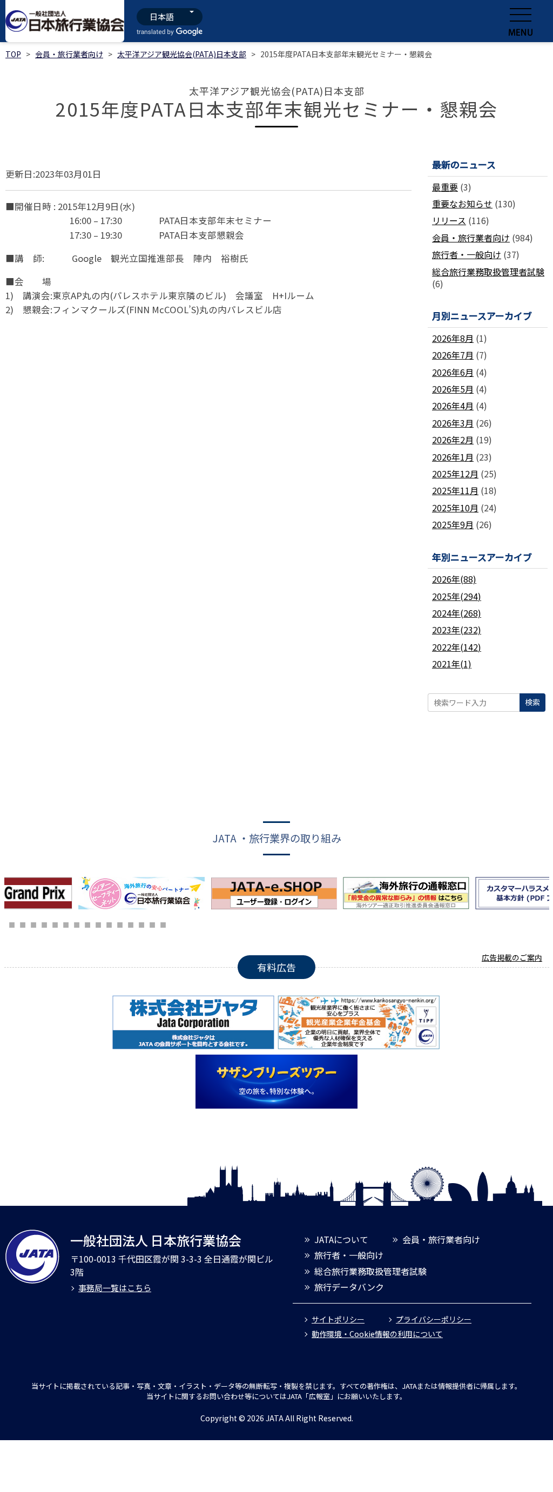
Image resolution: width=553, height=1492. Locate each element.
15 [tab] (130, 923)
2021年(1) (451, 663)
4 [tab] (11, 923)
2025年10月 (455, 507)
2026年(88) (454, 578)
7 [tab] (44, 923)
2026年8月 (453, 338)
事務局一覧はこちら (114, 1287)
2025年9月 (453, 524)
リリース (449, 220)
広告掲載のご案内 (512, 957)
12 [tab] (98, 923)
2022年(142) (456, 646)
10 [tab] (76, 923)
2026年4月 (453, 405)
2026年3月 (453, 422)
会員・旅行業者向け (69, 54)
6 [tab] (33, 923)
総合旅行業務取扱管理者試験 (488, 271)
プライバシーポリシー (433, 1319)
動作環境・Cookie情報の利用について (377, 1333)
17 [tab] (152, 923)
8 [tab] (55, 923)
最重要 (445, 186)
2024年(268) (456, 612)
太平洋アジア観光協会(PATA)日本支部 (181, 54)
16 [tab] (141, 923)
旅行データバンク (349, 1286)
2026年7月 (453, 354)
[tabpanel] (144, 893)
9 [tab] (65, 923)
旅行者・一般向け (466, 254)
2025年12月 (455, 473)
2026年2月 (453, 439)
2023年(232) (456, 629)
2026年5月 (453, 388)
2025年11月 (455, 490)
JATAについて (341, 1239)
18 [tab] (163, 923)
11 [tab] (87, 923)
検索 (532, 702)
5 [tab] (22, 923)
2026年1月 (453, 456)
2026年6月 (453, 372)
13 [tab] (109, 923)
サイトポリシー (338, 1319)
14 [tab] (119, 923)
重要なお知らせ (462, 203)
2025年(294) (456, 596)
